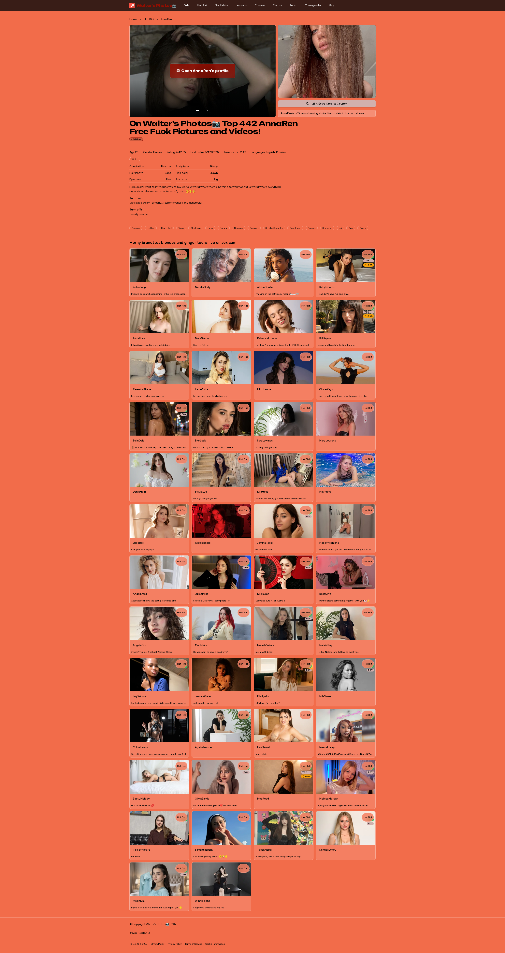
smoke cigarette (274, 228)
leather (150, 228)
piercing (136, 228)
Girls (186, 5)
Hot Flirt (202, 5)
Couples (260, 5)
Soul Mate (221, 5)
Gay (331, 5)
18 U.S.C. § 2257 (138, 944)
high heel (166, 228)
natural (223, 228)
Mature (277, 5)
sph (351, 228)
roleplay (254, 228)
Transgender (313, 5)
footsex (312, 228)
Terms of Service (193, 944)
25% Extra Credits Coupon (332, 104)
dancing (238, 228)
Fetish (293, 5)
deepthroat (295, 228)
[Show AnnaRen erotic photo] (197, 110)
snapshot (327, 228)
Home (133, 19)
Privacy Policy (174, 944)
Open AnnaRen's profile (208, 72)
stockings (196, 228)
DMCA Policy (157, 944)
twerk (363, 228)
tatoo (181, 228)
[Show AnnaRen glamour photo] (207, 110)
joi (340, 228)
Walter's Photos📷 (154, 5)
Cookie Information (215, 944)
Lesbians (241, 5)
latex (210, 228)
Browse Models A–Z (139, 932)
